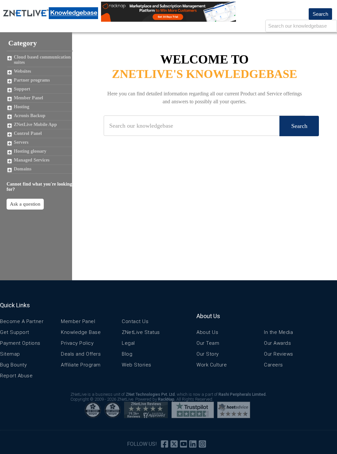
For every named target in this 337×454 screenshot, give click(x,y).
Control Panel (28, 133)
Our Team (207, 343)
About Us (207, 332)
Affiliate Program (81, 365)
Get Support (14, 332)
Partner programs (32, 80)
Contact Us (135, 321)
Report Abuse (16, 376)
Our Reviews (278, 354)
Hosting (21, 106)
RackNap (166, 399)
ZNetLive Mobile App (35, 124)
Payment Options (20, 343)
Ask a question (25, 204)
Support (22, 89)
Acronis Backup (29, 115)
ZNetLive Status (141, 332)
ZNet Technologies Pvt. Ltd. (151, 394)
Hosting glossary (30, 151)
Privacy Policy (77, 343)
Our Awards (277, 343)
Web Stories (136, 365)
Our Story (207, 354)
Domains (22, 168)
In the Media (278, 332)
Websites (22, 71)
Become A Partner (21, 321)
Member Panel (28, 97)
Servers (21, 142)
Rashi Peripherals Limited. (243, 394)
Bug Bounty (13, 365)
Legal (128, 343)
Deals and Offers (81, 354)
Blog (127, 354)
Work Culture (211, 365)
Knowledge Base (81, 332)
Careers (273, 365)
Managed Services (31, 160)
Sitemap (10, 354)
